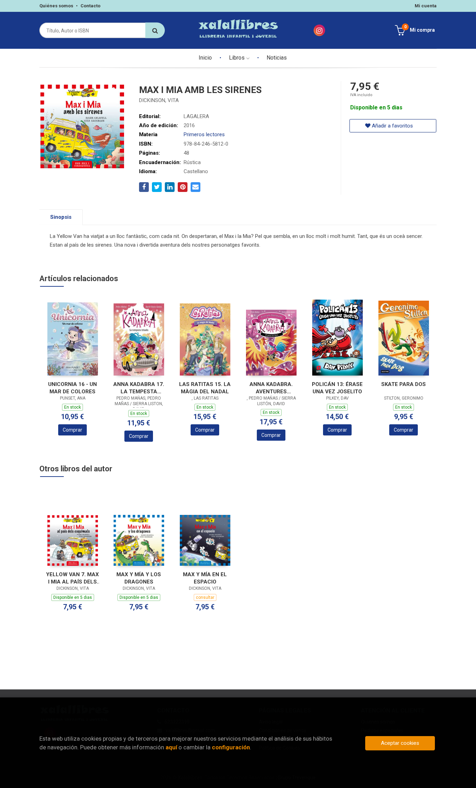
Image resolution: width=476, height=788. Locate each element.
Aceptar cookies (400, 743)
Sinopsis (60, 217)
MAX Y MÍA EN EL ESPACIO (205, 578)
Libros (237, 57)
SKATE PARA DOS (403, 384)
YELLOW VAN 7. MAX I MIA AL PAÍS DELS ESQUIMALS (72, 578)
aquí (171, 747)
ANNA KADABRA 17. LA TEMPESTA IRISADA (138, 388)
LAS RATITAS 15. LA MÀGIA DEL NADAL (205, 388)
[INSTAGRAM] (319, 30)
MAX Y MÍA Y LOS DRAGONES (138, 578)
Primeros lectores (204, 134)
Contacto (90, 5)
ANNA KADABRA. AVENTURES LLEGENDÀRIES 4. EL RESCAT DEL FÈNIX (271, 388)
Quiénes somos (56, 5)
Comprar (72, 430)
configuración (231, 747)
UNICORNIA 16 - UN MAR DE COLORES (72, 388)
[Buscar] (155, 30)
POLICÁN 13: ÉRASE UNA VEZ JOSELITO (337, 388)
